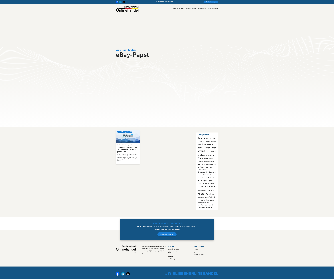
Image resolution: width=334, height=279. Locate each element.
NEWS (205, 186)
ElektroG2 (205, 170)
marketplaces (204, 180)
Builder (207, 141)
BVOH (204, 154)
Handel (214, 172)
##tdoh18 (129, 134)
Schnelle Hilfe (190, 8)
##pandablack (121, 134)
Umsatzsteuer (213, 205)
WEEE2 (213, 210)
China (209, 154)
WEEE (208, 210)
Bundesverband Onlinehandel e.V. (207, 150)
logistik (212, 177)
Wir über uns (198, 254)
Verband (175, 8)
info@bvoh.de (171, 260)
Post (213, 197)
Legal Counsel (202, 8)
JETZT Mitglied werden (167, 237)
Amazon (202, 141)
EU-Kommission (207, 172)
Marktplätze (208, 184)
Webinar (203, 210)
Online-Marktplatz (202, 193)
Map (199, 180)
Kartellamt (206, 177)
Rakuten (206, 200)
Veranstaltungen (199, 257)
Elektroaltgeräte (206, 167)
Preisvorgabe (201, 200)
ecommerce (202, 164)
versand (199, 207)
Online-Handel (208, 189)
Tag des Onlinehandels (204, 205)
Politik (208, 197)
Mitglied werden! (211, 2)
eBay (211, 161)
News (182, 8)
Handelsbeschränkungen (206, 175)
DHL (211, 157)
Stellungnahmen (213, 8)
